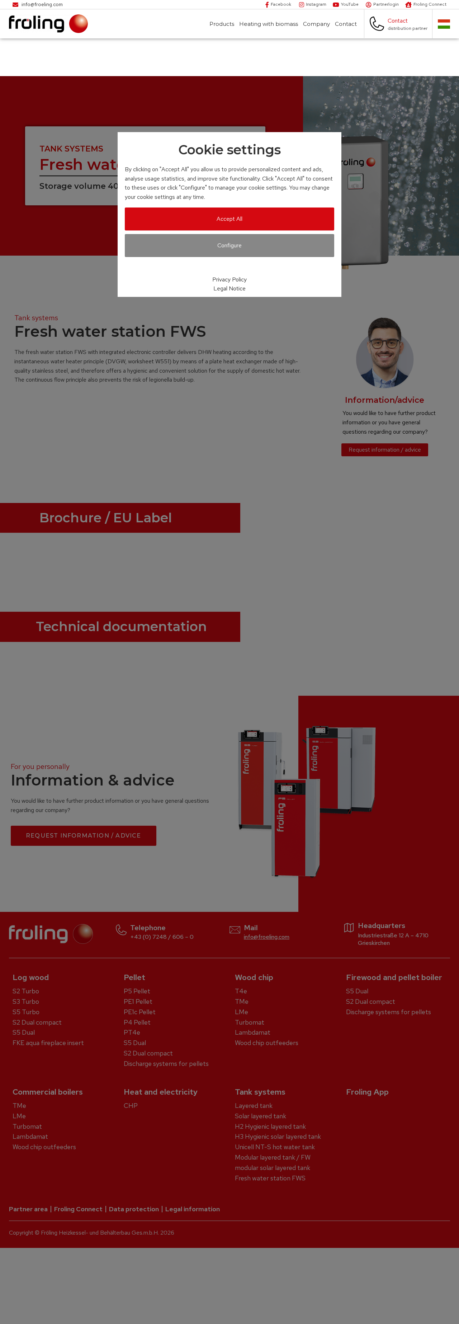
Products (221, 24)
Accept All (229, 219)
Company (316, 24)
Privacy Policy (229, 279)
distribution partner (407, 28)
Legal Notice (229, 288)
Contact (346, 24)
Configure (229, 245)
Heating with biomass (268, 24)
